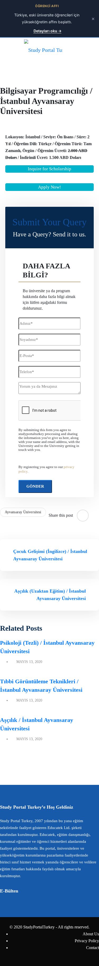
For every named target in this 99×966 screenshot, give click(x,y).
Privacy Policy (87, 940)
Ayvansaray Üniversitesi (23, 512)
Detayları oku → (48, 31)
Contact (92, 947)
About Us (91, 934)
